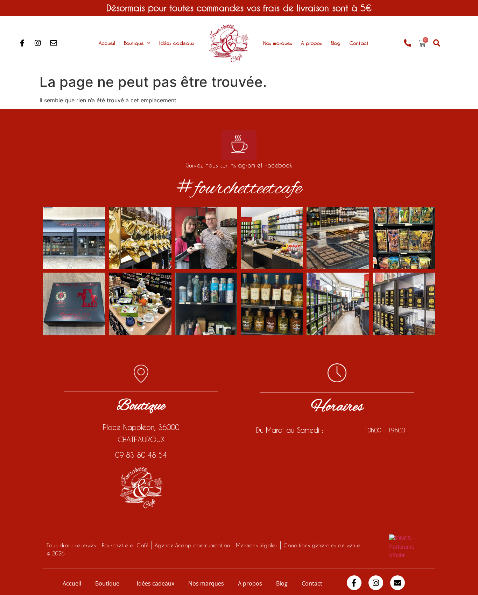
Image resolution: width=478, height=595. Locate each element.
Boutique (134, 43)
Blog (335, 43)
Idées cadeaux (176, 43)
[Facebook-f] (22, 43)
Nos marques (277, 43)
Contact (358, 43)
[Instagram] (38, 43)
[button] (436, 43)
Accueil (107, 43)
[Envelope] (54, 43)
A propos (311, 43)
